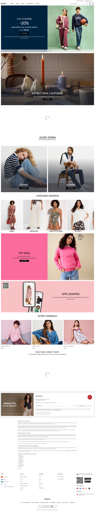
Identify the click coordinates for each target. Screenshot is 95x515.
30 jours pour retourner (88, 0)
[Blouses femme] (78, 216)
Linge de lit (20, 462)
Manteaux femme (21, 461)
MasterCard (6, 476)
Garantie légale (72, 502)
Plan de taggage (41, 488)
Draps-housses (21, 463)
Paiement (21, 481)
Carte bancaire (6, 481)
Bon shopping (24, 33)
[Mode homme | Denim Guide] (71, 169)
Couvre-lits (20, 466)
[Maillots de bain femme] (56, 216)
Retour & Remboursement (24, 483)
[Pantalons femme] (34, 216)
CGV (20, 502)
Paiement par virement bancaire (9, 486)
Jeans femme (21, 458)
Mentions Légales (52, 502)
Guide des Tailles (22, 488)
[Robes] (12, 216)
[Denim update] (47, 334)
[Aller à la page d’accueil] (6, 3)
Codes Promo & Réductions (24, 485)
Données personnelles (57, 410)
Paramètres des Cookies (44, 502)
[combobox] (76, 4)
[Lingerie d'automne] (79, 334)
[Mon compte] (87, 4)
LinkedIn (45, 443)
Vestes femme (21, 459)
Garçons (50, 50)
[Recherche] (84, 4)
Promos (40, 485)
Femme (40, 476)
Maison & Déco (41, 483)
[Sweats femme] (24, 256)
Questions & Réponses (23, 476)
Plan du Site (59, 502)
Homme (40, 479)
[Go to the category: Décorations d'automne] (47, 79)
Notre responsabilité (61, 479)
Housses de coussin (22, 465)
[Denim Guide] (24, 169)
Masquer (19, 468)
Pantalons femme (21, 456)
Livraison (21, 479)
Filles (44, 50)
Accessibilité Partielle (26, 502)
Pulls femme (21, 455)
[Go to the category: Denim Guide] (47, 138)
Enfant (40, 481)
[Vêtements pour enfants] (24, 28)
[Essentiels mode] (16, 334)
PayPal (5, 484)
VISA (4, 479)
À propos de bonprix (61, 476)
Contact (21, 490)
